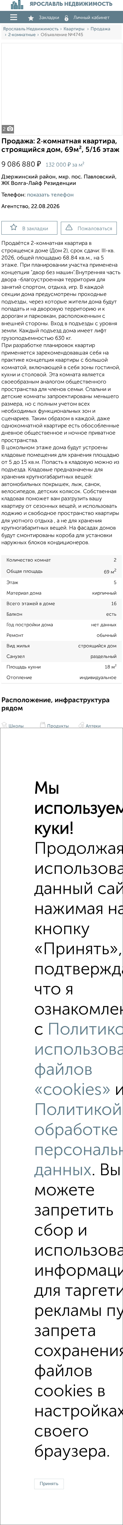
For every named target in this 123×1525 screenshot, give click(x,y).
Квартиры (74, 29)
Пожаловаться (95, 228)
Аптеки (93, 726)
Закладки (49, 17)
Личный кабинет (91, 17)
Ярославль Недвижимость (30, 29)
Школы (16, 726)
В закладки (35, 228)
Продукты (57, 726)
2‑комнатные (22, 35)
